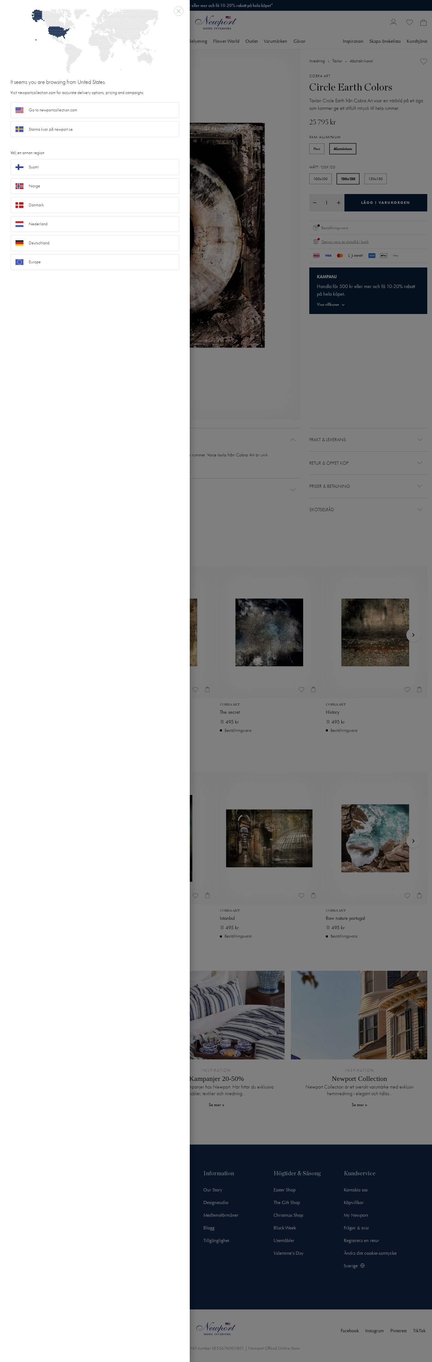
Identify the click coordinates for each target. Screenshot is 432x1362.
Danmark (36, 205)
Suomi (34, 167)
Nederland (38, 224)
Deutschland (39, 243)
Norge (34, 186)
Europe (35, 262)
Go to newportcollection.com (53, 110)
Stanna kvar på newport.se (51, 129)
